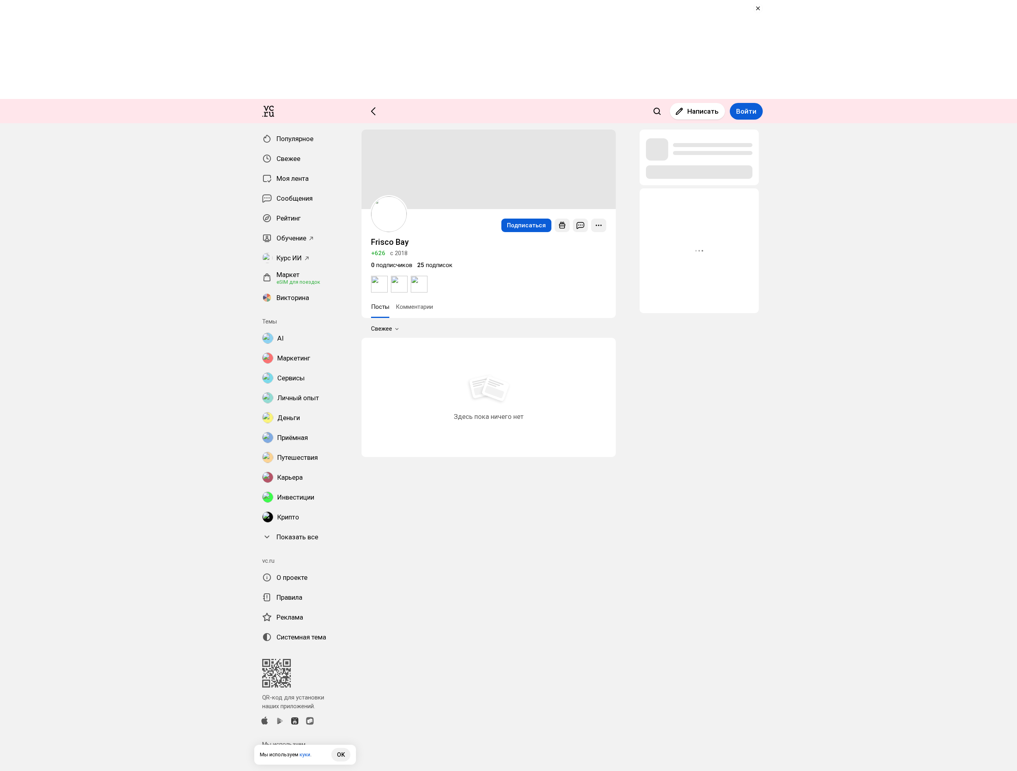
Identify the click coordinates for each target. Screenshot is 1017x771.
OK (341, 754)
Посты (380, 306)
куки (305, 754)
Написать (703, 111)
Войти (746, 111)
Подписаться (526, 225)
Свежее (381, 328)
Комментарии (414, 306)
